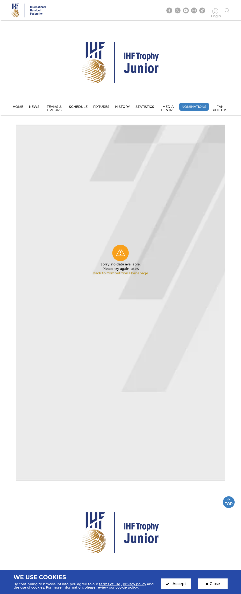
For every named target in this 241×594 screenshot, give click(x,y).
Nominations (194, 107)
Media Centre (168, 108)
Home (18, 107)
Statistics (145, 107)
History (122, 107)
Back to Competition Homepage (120, 273)
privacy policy (134, 584)
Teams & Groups (54, 108)
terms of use (109, 584)
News (34, 107)
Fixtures (101, 107)
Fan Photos (220, 108)
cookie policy (127, 587)
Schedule (78, 107)
